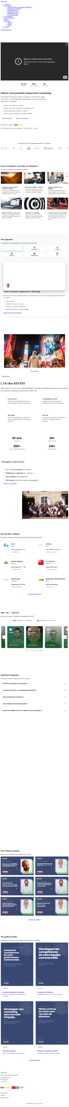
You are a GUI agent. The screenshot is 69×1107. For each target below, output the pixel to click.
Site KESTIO (4, 1093)
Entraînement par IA (12, 13)
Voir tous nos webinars (34, 919)
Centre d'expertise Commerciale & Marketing (19, 7)
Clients (6, 19)
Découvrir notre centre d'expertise (12, 312)
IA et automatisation (12, 15)
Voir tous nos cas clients (34, 594)
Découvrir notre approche (22, 118)
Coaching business (12, 10)
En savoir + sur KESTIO (10, 483)
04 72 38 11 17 (12, 810)
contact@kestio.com (14, 816)
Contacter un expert (6, 30)
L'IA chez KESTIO (9, 18)
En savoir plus (34, 371)
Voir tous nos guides (34, 1060)
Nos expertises (8, 5)
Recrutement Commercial (14, 9)
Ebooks (9, 25)
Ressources (7, 21)
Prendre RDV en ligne (15, 822)
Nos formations (8, 16)
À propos (6, 27)
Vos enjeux (7, 4)
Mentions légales (5, 1097)
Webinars (9, 22)
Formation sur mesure (13, 12)
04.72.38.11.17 (4, 1079)
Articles (9, 24)
